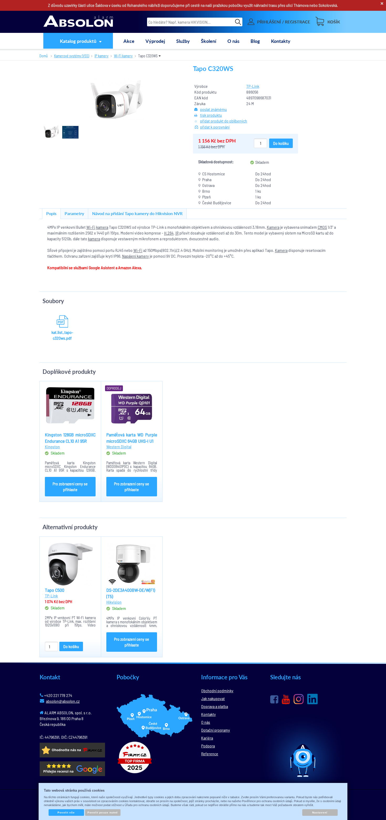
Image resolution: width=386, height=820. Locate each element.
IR (177, 232)
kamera (102, 227)
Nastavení (319, 812)
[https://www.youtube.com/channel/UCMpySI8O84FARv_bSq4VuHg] (286, 699)
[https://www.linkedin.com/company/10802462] (312, 699)
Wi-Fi (90, 227)
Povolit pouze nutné (102, 812)
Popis (51, 213)
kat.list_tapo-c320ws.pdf (62, 335)
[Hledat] (238, 22)
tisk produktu (211, 115)
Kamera (273, 227)
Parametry (74, 213)
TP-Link (252, 86)
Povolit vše (66, 812)
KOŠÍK (333, 21)
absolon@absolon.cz (63, 701)
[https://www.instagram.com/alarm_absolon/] (298, 699)
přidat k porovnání (214, 126)
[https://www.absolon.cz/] (78, 22)
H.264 (169, 232)
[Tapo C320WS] (116, 99)
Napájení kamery (135, 255)
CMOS (322, 227)
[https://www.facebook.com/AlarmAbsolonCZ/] (274, 699)
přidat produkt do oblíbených (223, 120)
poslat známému (213, 109)
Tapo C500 (54, 590)
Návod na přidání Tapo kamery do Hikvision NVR (137, 213)
